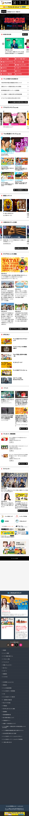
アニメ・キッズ (6, 662)
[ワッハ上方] (21, 530)
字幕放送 (5, 705)
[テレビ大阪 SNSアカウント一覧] (7, 527)
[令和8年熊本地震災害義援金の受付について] (7, 537)
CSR (4, 693)
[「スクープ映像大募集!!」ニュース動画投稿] (7, 530)
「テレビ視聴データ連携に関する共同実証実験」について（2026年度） (14, 727)
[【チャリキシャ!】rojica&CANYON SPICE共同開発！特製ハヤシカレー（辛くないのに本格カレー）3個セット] (4, 457)
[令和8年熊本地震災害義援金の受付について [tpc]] (14, 83)
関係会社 (5, 685)
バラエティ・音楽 (6, 659)
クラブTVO (5, 676)
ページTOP (15, 558)
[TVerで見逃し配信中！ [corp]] (14, 553)
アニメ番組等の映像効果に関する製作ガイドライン (13, 730)
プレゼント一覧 (24, 463)
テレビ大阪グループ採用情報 (9, 691)
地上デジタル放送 (6, 702)
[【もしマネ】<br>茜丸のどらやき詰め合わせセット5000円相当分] (4, 440)
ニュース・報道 (6, 653)
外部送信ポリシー (7, 720)
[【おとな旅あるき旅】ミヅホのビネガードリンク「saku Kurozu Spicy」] (4, 448)
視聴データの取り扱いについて (9, 723)
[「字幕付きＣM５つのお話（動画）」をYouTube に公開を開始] (21, 534)
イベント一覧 (24, 428)
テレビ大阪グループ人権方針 (9, 696)
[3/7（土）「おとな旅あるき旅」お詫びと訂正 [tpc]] (14, 98)
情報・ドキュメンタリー (7, 665)
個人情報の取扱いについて (8, 717)
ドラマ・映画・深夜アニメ (8, 656)
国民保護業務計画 (7, 714)
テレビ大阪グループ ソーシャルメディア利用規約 (13, 739)
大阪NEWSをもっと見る (22, 248)
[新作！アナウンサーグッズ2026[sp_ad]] (14, 814)
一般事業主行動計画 (7, 699)
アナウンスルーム (23, 510)
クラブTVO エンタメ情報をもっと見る (19, 328)
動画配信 (5, 673)
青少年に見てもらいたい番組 (9, 708)
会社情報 (8, 682)
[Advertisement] (14, 575)
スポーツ (5, 671)
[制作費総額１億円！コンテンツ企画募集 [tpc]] (14, 90)
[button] (26, 44)
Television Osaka (12, 809)
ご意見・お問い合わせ (7, 742)
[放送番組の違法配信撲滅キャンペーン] (7, 534)
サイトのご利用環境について (11, 806)
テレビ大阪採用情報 (7, 688)
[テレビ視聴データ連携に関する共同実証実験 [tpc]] (14, 94)
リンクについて (20, 806)
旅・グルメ (5, 668)
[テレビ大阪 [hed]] (6, 2)
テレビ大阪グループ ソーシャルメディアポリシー (12, 736)
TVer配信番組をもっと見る (21, 190)
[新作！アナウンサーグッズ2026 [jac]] (14, 7)
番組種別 (5, 711)
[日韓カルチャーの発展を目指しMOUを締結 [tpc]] (14, 86)
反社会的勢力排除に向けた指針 (9, 733)
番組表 (25, 34)
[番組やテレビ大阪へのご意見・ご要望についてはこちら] (21, 527)
